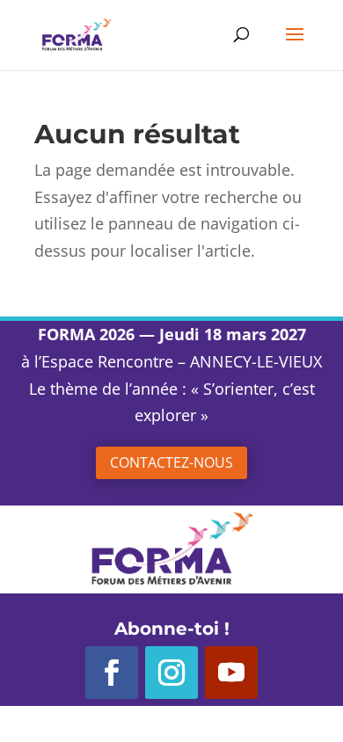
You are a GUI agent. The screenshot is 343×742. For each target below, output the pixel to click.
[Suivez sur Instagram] (171, 672)
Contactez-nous (171, 462)
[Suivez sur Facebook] (111, 672)
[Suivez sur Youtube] (231, 672)
